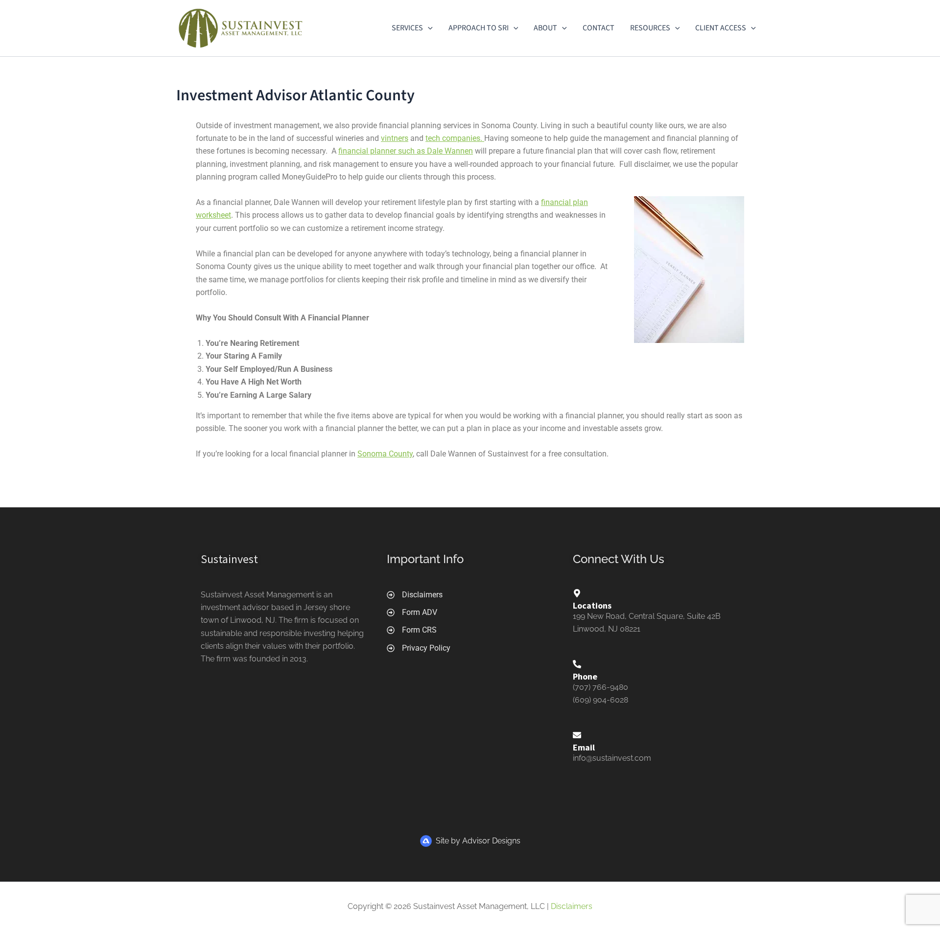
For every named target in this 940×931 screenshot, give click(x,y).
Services (407, 28)
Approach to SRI (478, 28)
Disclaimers (571, 906)
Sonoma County (385, 453)
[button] (428, 27)
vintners (394, 138)
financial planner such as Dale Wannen (405, 151)
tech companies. (454, 138)
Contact (598, 28)
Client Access (720, 28)
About (545, 28)
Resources (650, 28)
